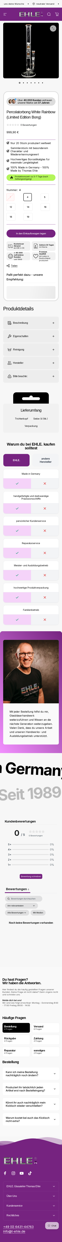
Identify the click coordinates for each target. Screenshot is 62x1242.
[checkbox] (38, 913)
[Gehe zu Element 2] (23, 83)
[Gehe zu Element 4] (31, 83)
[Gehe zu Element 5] (35, 83)
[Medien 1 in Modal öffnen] (53, 28)
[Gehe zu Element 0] (19, 83)
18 (11, 216)
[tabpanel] (31, 926)
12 (11, 207)
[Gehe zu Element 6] (39, 83)
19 (28, 216)
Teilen (14, 265)
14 (28, 207)
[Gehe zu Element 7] (42, 83)
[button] (31, 844)
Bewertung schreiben (31, 876)
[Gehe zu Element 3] (27, 83)
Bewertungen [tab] (17, 889)
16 (45, 207)
